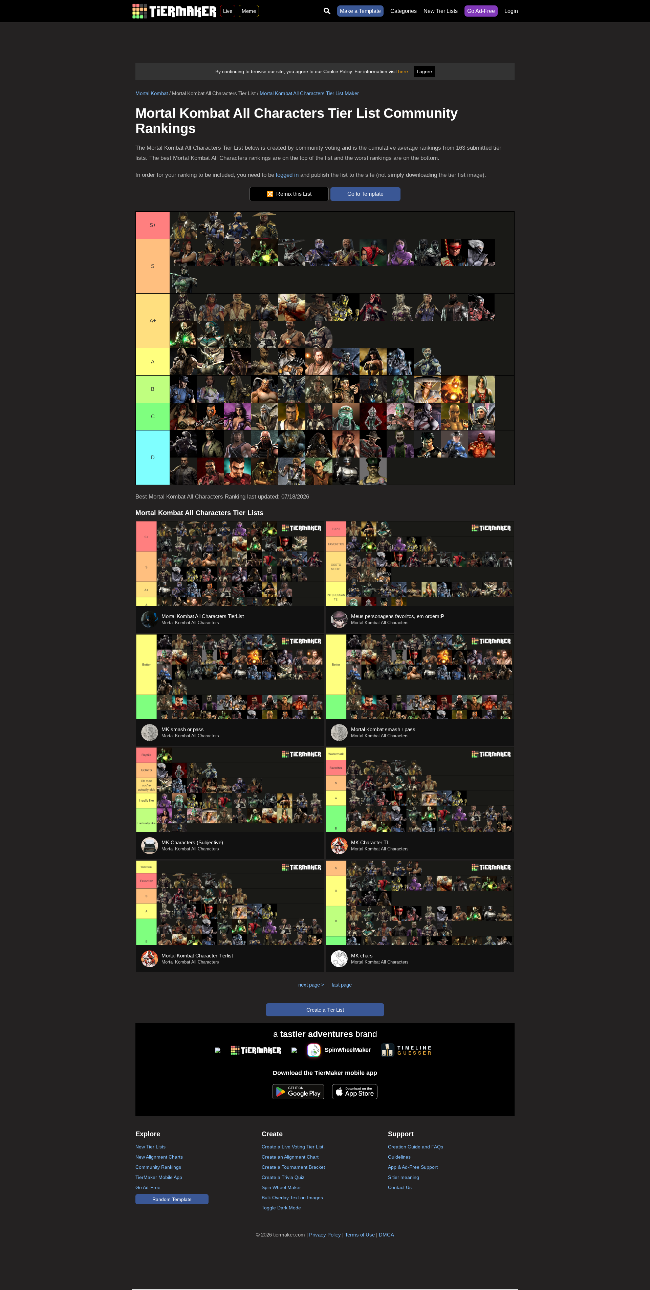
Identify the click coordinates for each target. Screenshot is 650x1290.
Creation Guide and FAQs (415, 1146)
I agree (424, 71)
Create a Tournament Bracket (293, 1167)
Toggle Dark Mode (281, 1207)
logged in (287, 175)
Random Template (172, 1199)
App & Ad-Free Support (413, 1167)
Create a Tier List (325, 1010)
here (403, 71)
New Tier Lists (441, 11)
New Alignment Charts (159, 1157)
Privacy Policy (325, 1235)
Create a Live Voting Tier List (292, 1146)
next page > (311, 985)
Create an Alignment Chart (290, 1157)
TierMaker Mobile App (158, 1177)
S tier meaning (403, 1177)
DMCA (386, 1235)
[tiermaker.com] (174, 11)
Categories (403, 11)
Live (227, 11)
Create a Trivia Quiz (283, 1177)
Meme (249, 11)
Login (511, 11)
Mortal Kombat (151, 93)
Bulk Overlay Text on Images (292, 1197)
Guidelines (399, 1157)
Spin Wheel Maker (281, 1187)
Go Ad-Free (481, 11)
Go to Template (365, 194)
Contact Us (400, 1187)
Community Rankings (158, 1167)
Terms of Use (360, 1235)
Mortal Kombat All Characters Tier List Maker (309, 93)
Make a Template (360, 11)
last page (342, 985)
